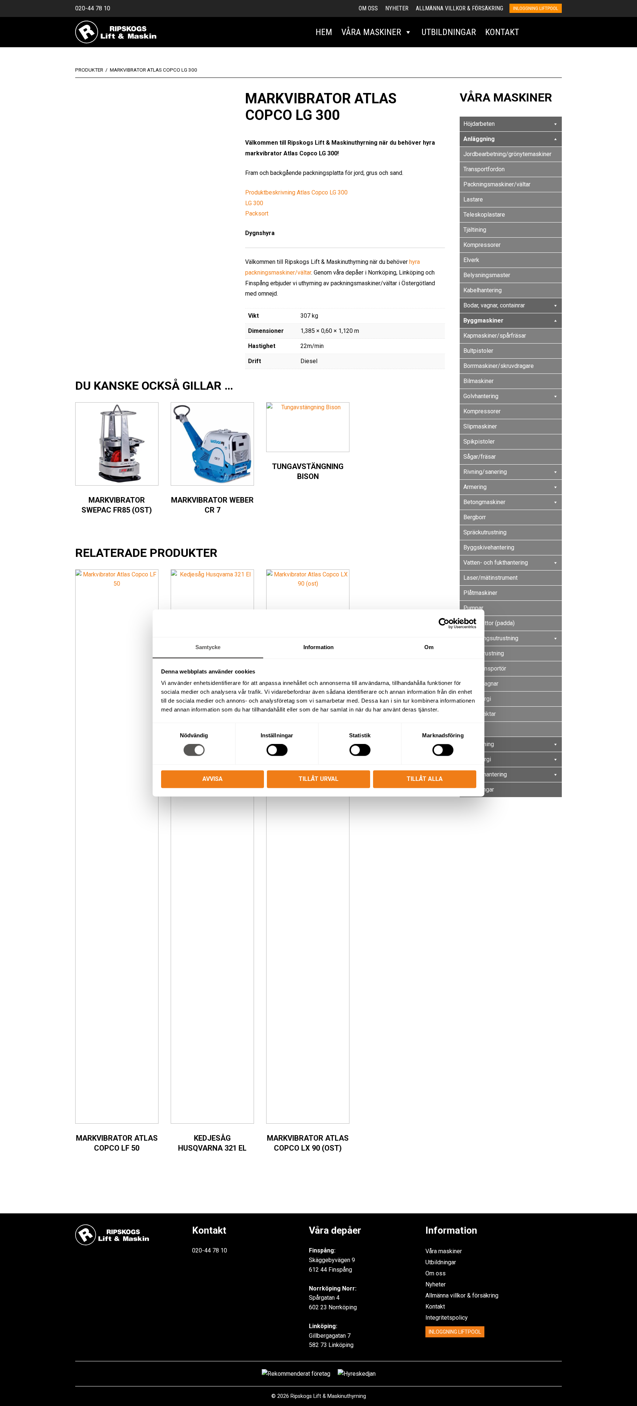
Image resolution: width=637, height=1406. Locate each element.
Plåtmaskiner (480, 592)
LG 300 (254, 203)
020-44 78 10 (92, 8)
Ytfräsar (473, 729)
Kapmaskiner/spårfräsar (494, 335)
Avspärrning (478, 744)
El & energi (477, 698)
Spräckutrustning (485, 532)
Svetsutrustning (483, 653)
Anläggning (479, 138)
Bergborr (474, 517)
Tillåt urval (318, 778)
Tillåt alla (425, 778)
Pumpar (473, 607)
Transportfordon (484, 169)
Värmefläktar (479, 713)
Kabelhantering (482, 290)
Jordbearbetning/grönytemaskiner (507, 154)
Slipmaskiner (480, 426)
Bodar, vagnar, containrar (494, 305)
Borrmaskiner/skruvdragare (498, 365)
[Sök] (531, 32)
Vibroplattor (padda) (489, 623)
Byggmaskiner (483, 320)
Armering (475, 486)
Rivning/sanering (485, 471)
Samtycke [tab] (208, 647)
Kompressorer (482, 244)
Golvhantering (480, 396)
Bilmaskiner (478, 381)
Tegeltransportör (484, 668)
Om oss (368, 8)
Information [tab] (318, 647)
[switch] (277, 750)
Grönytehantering (485, 774)
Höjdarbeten (479, 123)
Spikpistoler (479, 441)
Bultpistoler (478, 350)
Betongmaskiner (484, 502)
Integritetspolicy (446, 1317)
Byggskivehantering (488, 547)
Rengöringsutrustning (490, 638)
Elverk (471, 259)
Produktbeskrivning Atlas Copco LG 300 (296, 192)
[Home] (115, 31)
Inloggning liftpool (535, 8)
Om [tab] (429, 647)
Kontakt (502, 32)
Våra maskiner (371, 32)
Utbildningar (448, 32)
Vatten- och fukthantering (495, 562)
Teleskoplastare (484, 214)
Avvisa (212, 778)
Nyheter (396, 8)
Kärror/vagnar (480, 683)
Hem (324, 32)
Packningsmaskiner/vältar (496, 184)
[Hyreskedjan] (553, 32)
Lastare (473, 199)
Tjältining (474, 229)
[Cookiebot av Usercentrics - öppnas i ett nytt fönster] (444, 623)
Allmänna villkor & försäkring (459, 8)
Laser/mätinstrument (490, 577)
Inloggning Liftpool (455, 1332)
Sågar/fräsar (479, 456)
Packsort (256, 213)
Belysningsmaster (486, 275)
